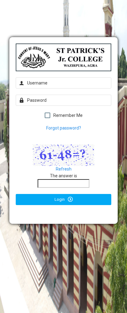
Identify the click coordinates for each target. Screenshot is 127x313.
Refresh (64, 169)
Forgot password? (63, 128)
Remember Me (68, 115)
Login (60, 199)
